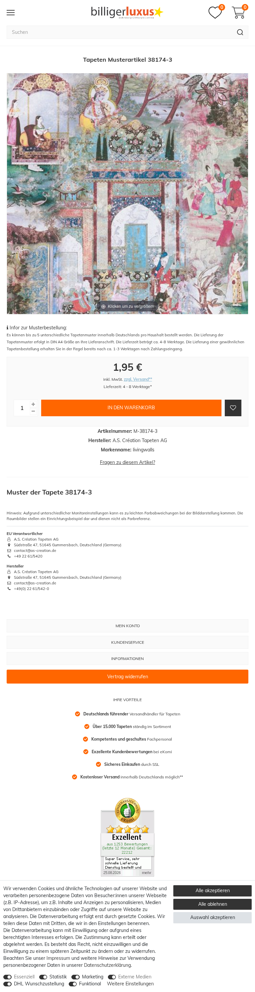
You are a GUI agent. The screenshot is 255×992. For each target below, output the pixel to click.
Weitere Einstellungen (130, 984)
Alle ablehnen (212, 904)
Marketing (92, 977)
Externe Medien (134, 977)
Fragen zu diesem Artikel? (127, 462)
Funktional (90, 984)
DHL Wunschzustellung (39, 984)
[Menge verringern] (33, 411)
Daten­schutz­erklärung (107, 965)
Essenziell (24, 977)
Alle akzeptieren (213, 890)
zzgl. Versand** (138, 379)
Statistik (58, 977)
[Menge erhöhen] (33, 404)
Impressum (58, 958)
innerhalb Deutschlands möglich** (131, 776)
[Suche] (240, 32)
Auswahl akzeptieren (212, 917)
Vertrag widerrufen (127, 677)
